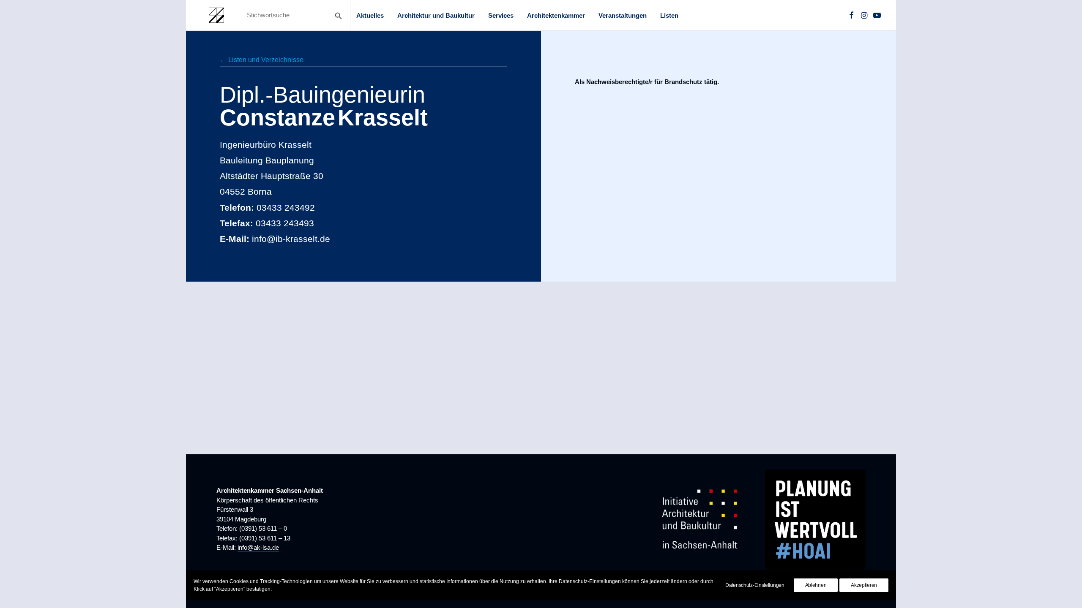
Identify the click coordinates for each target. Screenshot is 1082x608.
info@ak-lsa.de (258, 547)
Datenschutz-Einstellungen (754, 585)
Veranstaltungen (622, 15)
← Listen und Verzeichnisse (261, 59)
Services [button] (501, 15)
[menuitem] (370, 15)
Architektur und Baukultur (436, 15)
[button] (851, 15)
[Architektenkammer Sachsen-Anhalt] (216, 15)
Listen (669, 15)
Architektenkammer (556, 15)
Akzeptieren (864, 585)
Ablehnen (816, 585)
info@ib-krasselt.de (291, 239)
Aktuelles (370, 15)
